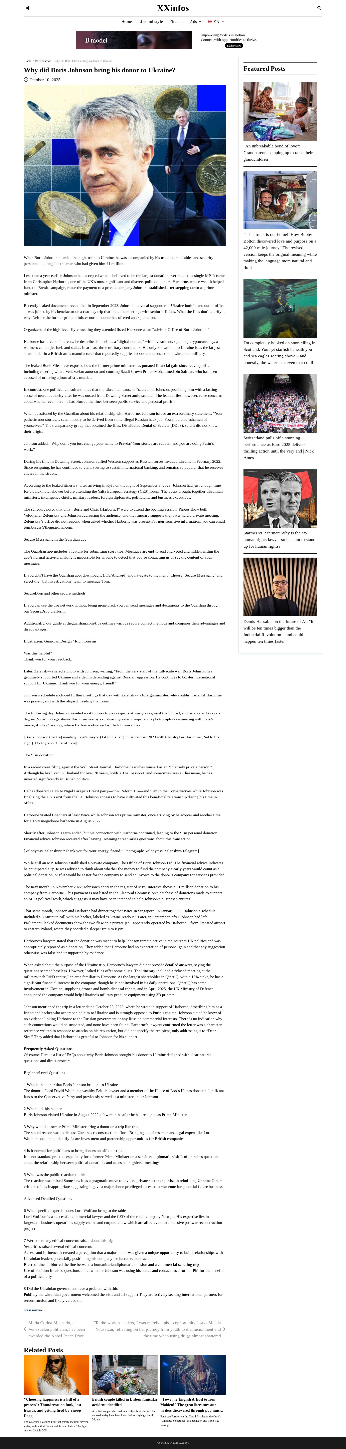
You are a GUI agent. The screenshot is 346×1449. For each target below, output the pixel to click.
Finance (176, 21)
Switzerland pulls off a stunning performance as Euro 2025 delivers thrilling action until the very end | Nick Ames (278, 447)
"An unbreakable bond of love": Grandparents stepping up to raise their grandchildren (278, 152)
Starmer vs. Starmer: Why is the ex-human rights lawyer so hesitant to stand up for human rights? (279, 539)
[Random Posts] (27, 8)
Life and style (150, 21)
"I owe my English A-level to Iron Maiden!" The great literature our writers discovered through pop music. (191, 1404)
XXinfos (173, 8)
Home (126, 21)
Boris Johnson (34, 1310)
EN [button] (216, 21)
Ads (193, 21)
